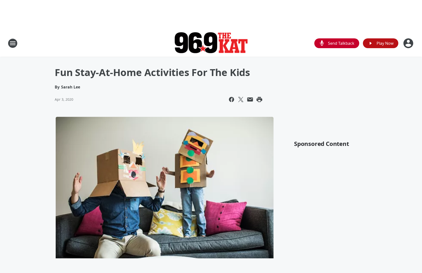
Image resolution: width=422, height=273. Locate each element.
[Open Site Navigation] (13, 43)
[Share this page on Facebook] (231, 99)
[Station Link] (211, 43)
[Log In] (408, 43)
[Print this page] (259, 99)
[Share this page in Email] (250, 99)
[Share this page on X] (240, 99)
